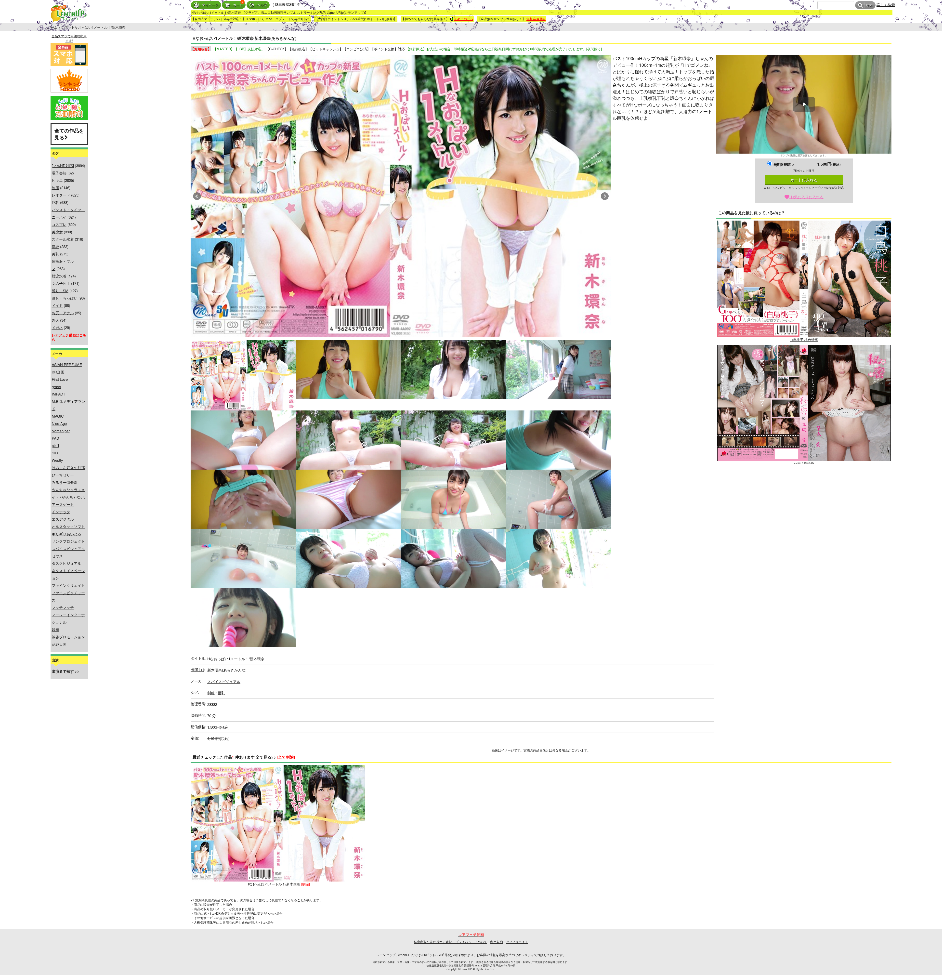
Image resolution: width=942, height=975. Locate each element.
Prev (197, 196)
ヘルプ (262, 5)
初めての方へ (463, 18)
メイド (57, 305)
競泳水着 (59, 275)
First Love (60, 379)
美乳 (55, 253)
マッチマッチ (63, 607)
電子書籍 (59, 172)
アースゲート (63, 504)
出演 (197, 669)
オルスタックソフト (68, 526)
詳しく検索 (886, 4)
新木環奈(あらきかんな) (227, 669)
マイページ (210, 5)
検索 (869, 5)
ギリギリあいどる (66, 533)
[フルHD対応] (63, 165)
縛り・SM (60, 290)
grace (56, 386)
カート (238, 5)
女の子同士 (61, 283)
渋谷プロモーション (68, 636)
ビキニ (57, 180)
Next (605, 196)
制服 (55, 187)
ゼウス (57, 555)
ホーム (52, 27)
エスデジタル (63, 519)
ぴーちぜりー (63, 474)
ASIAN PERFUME (67, 364)
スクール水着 (63, 239)
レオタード (61, 195)
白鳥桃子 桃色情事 (804, 339)
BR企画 (58, 371)
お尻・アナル (63, 312)
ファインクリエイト (68, 585)
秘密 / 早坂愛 (804, 463)
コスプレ (59, 224)
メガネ (57, 327)
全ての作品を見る (69, 134)
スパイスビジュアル (68, 548)
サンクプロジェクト (68, 541)
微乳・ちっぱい (65, 298)
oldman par (61, 430)
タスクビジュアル (66, 563)
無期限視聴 (784, 164)
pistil (55, 445)
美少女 (57, 231)
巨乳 (64, 27)
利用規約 (496, 941)
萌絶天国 (59, 644)
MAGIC (58, 416)
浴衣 (55, 246)
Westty (57, 460)
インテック (61, 511)
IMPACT (58, 393)
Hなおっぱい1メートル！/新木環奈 (273, 884)
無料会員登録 (536, 18)
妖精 (55, 629)
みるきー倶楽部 (65, 482)
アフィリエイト (517, 941)
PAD (55, 438)
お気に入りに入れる (806, 196)
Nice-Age (59, 423)
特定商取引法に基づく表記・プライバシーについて (450, 941)
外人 (55, 320)
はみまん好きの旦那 (68, 467)
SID (55, 452)
